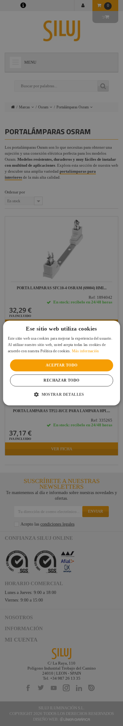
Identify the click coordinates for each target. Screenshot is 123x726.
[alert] (61, 363)
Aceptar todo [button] (62, 365)
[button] (61, 394)
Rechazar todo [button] (61, 380)
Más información (85, 351)
